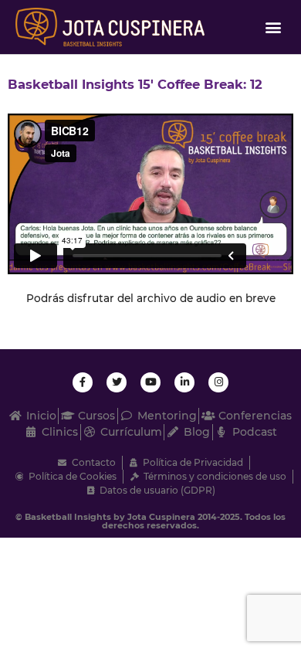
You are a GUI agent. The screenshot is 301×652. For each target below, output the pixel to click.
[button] (273, 26)
